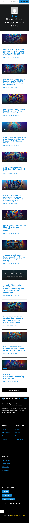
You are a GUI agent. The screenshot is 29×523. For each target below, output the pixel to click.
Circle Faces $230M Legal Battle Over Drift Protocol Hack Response (14, 169)
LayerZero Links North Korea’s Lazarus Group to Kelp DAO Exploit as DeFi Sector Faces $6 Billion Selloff (14, 82)
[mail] (19, 503)
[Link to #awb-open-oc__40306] (3, 1)
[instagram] (8, 503)
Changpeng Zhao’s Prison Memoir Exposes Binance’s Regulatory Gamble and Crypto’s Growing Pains (13, 319)
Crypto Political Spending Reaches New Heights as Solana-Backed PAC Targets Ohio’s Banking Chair (13, 198)
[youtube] (11, 503)
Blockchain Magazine (15, 515)
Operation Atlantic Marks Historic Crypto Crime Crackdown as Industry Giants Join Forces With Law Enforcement (14, 288)
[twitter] (5, 503)
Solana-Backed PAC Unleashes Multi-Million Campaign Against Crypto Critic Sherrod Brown (14, 228)
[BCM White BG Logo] (14, 1)
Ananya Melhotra (15, 57)
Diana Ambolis (14, 87)
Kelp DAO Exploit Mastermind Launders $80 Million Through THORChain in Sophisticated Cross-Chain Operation (14, 52)
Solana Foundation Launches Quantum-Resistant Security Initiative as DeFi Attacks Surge (14, 348)
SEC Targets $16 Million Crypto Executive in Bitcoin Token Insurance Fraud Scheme (14, 111)
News (14, 16)
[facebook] (2, 503)
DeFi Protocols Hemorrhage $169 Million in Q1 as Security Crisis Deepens (13, 377)
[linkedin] (13, 503)
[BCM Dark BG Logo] (14, 398)
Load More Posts (14, 390)
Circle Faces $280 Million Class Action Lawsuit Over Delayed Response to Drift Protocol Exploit (14, 140)
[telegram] (16, 503)
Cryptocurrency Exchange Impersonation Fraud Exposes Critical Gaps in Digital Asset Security (14, 258)
